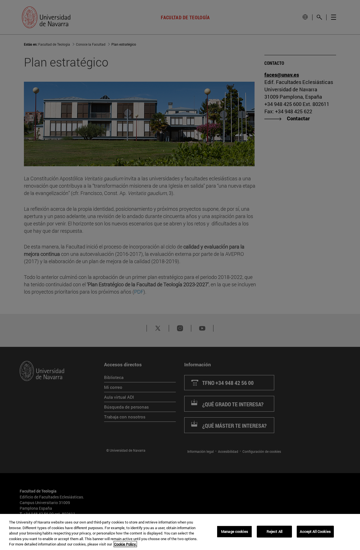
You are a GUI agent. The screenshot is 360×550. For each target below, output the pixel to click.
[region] (180, 532)
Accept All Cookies (315, 531)
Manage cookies (234, 531)
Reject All (274, 531)
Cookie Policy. (125, 544)
